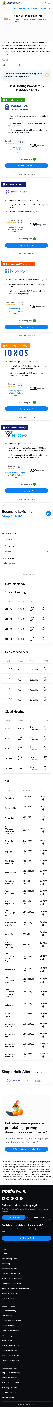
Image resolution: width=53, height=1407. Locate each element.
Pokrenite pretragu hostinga (28, 1149)
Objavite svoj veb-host (11, 1273)
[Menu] (49, 3)
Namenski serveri (9, 1350)
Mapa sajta (6, 1263)
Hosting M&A (25, 1238)
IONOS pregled (15, 390)
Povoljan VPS (7, 1340)
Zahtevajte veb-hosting (12, 1278)
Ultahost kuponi (9, 1392)
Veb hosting (7, 1315)
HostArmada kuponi (10, 1382)
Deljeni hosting (8, 1325)
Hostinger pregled (15, 227)
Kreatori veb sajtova (10, 1360)
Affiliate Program (9, 1268)
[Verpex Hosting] (16, 434)
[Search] (45, 3)
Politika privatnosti (10, 1293)
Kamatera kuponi (9, 1377)
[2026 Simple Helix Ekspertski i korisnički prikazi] (4, 65)
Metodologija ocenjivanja (22, 8)
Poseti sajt (25, 245)
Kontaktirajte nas (9, 1258)
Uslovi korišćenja (9, 1298)
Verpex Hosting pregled (15, 472)
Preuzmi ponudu (25, 165)
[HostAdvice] (12, 3)
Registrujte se (13, 1217)
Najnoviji (8, 551)
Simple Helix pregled (28, 16)
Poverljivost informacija (12, 1283)
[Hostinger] (16, 191)
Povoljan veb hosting (11, 1330)
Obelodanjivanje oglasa (42, 8)
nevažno (8, 539)
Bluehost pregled (15, 308)
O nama (5, 1253)
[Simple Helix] (7, 18)
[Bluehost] (16, 271)
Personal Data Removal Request (15, 1288)
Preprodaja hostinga (10, 1355)
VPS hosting (7, 1335)
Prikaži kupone (26, 159)
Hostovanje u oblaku (10, 1345)
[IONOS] (16, 352)
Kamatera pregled (15, 147)
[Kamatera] (16, 107)
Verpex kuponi (8, 1397)
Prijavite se (39, 1217)
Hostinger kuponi (9, 1387)
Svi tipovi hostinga (9, 1310)
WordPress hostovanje (11, 1320)
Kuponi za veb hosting (11, 1372)
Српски (11, 563)
